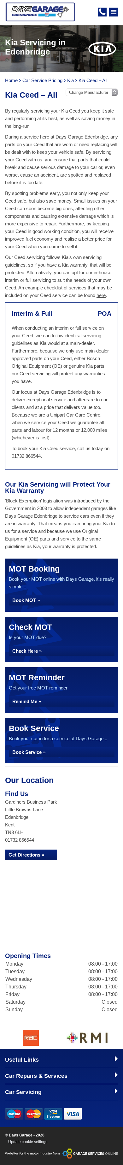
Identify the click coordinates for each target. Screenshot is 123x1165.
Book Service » (28, 752)
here (101, 295)
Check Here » (27, 651)
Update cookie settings (27, 1142)
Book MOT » (26, 600)
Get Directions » (26, 855)
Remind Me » (26, 701)
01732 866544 (19, 840)
